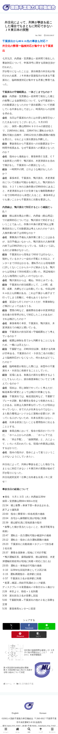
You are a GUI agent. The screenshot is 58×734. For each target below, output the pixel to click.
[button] (37, 634)
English (15, 713)
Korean (43, 713)
